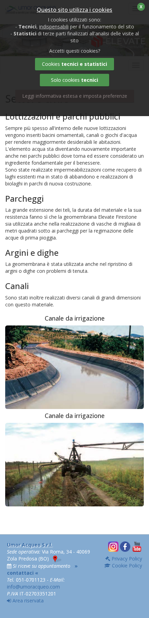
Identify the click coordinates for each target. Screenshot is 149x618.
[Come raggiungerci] (57, 558)
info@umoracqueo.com (33, 586)
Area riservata (27, 600)
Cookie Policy (126, 565)
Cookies (74, 64)
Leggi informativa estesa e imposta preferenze (74, 96)
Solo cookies (74, 80)
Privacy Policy (126, 558)
